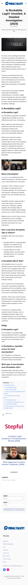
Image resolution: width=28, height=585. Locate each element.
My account (6, 556)
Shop (4, 562)
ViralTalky (15, 26)
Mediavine (18, 578)
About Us (5, 541)
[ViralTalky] (14, 3)
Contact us (6, 553)
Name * (5, 496)
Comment (4, 477)
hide (11, 382)
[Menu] (2, 3)
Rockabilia (4, 177)
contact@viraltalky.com (16, 566)
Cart (4, 547)
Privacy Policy (7, 559)
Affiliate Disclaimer (8, 544)
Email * (6, 502)
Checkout (5, 550)
